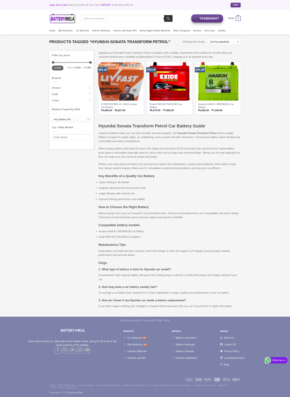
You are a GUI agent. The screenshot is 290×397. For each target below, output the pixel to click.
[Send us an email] (80, 350)
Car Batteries (82, 30)
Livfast (55, 100)
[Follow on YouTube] (87, 350)
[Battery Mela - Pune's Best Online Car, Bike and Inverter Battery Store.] (62, 18)
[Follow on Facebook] (57, 350)
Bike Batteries (65, 30)
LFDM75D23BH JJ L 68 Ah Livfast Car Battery (119, 105)
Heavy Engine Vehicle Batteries (155, 30)
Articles (222, 30)
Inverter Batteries (101, 30)
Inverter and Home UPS (125, 30)
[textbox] (70, 119)
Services (197, 30)
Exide (55, 94)
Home (52, 30)
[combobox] (71, 119)
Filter (57, 68)
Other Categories (181, 30)
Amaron (56, 87)
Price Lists (209, 30)
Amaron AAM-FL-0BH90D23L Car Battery (216, 105)
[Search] (168, 18)
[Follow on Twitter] (72, 350)
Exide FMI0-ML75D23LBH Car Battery (166, 105)
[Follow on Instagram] (65, 350)
